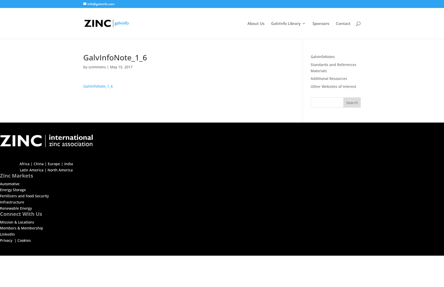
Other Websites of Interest (333, 86)
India (68, 163)
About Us (255, 24)
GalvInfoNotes (323, 56)
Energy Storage (13, 189)
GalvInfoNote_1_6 (98, 86)
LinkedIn (7, 234)
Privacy (6, 240)
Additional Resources (329, 78)
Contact (343, 24)
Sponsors (320, 24)
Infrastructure (12, 202)
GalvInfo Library (286, 24)
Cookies (24, 240)
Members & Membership (21, 228)
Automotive (10, 183)
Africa (25, 163)
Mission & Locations (17, 222)
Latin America (31, 170)
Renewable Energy (16, 208)
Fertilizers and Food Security (24, 195)
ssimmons (97, 66)
